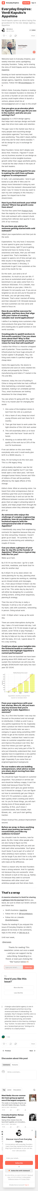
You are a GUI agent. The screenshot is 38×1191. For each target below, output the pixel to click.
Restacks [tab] (15, 1065)
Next (31, 1051)
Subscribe (26, 3)
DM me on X (24, 933)
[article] (19, 1102)
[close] (32, 1130)
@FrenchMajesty (25, 83)
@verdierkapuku (11, 920)
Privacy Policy (25, 1179)
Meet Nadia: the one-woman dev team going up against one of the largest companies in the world (14, 1098)
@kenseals (6, 942)
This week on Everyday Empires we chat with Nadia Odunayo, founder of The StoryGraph (14, 1104)
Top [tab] (4, 1090)
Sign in (34, 3)
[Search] (34, 1090)
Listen (34, 30)
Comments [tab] (6, 1065)
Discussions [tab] (17, 1090)
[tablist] (10, 1065)
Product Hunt (27, 211)
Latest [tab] (9, 1090)
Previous (8, 1051)
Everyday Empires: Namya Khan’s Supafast (13, 1116)
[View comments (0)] (11, 36)
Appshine (5, 70)
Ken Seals (9, 29)
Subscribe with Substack (20, 1171)
